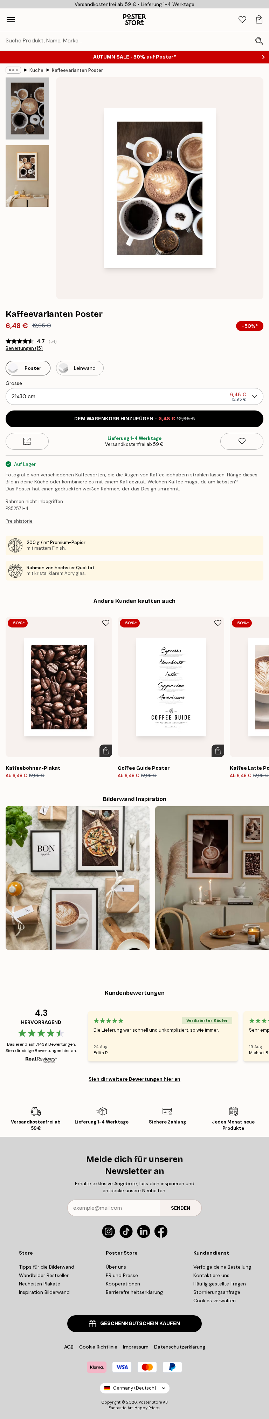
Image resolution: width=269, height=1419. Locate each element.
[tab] (242, 20)
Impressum (136, 1347)
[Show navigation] (11, 19)
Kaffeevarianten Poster (77, 70)
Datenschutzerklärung (179, 1347)
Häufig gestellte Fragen (219, 1284)
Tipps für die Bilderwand (46, 1267)
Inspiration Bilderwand (44, 1292)
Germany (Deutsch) (134, 1388)
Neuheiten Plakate (39, 1284)
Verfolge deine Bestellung (222, 1267)
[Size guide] (27, 441)
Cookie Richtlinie (98, 1347)
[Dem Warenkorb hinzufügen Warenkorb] (105, 751)
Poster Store (150, 1402)
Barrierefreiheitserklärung (134, 1292)
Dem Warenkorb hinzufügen (134, 419)
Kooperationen (123, 1284)
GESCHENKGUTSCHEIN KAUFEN (140, 1323)
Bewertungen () (24, 348)
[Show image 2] (27, 176)
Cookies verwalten (214, 1300)
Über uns (116, 1267)
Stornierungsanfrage (216, 1292)
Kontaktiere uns (211, 1275)
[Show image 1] (27, 108)
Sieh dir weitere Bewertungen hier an (134, 1079)
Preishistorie (19, 521)
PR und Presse (122, 1275)
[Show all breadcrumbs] (13, 70)
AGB (69, 1347)
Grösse (14, 383)
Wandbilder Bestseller (44, 1275)
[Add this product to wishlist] (241, 441)
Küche (36, 70)
